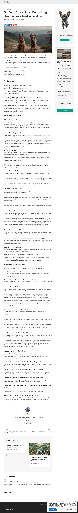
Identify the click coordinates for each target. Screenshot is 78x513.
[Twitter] (7, 25)
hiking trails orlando (61, 75)
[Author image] (4, 19)
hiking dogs (6, 403)
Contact (55, 2)
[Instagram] (16, 25)
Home (22, 2)
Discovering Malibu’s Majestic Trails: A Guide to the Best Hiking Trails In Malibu (65, 61)
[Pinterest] (11, 25)
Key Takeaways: (8, 73)
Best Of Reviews (7, 9)
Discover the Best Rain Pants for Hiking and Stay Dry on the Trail (15, 446)
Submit (65, 111)
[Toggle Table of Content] (22, 71)
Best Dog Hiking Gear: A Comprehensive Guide (14, 74)
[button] (75, 501)
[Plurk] (14, 25)
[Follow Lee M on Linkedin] (31, 423)
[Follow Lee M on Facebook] (24, 423)
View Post (59, 73)
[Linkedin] (9, 25)
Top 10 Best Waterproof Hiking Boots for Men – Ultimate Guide (41, 431)
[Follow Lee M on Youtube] (29, 423)
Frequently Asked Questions (10, 75)
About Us (48, 2)
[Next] (49, 455)
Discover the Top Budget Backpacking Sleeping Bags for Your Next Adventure (15, 431)
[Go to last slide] (6, 455)
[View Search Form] (74, 2)
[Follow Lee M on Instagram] (27, 423)
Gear (46, 504)
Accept (52, 509)
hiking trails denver (61, 87)
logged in (11, 495)
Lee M (7, 19)
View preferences (71, 509)
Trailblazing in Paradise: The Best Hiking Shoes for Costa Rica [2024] (39, 459)
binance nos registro (12, 480)
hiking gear (12, 403)
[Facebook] (5, 25)
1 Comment (22, 19)
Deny (61, 509)
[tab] (59, 46)
